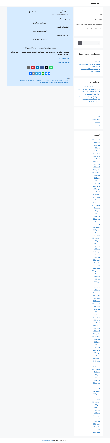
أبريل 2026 (97, 150)
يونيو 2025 (97, 178)
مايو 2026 (97, 148)
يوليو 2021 (97, 306)
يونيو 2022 (97, 276)
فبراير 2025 (96, 189)
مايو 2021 (97, 312)
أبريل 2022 (97, 282)
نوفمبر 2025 (96, 164)
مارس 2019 (96, 383)
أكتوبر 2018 (96, 396)
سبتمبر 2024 (96, 202)
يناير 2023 (97, 257)
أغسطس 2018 (96, 402)
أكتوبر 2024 (96, 200)
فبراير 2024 (96, 221)
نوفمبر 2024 (96, 197)
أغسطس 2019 (96, 369)
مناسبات (97, 122)
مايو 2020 (97, 344)
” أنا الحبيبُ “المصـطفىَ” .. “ (92, 94)
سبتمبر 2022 (96, 268)
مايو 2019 (97, 377)
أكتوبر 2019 (96, 364)
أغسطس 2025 (96, 172)
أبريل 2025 (97, 183)
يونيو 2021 (97, 309)
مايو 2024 (97, 213)
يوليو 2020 (97, 339)
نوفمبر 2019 (96, 361)
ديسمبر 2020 (96, 325)
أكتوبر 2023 (96, 232)
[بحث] (80, 43)
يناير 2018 (97, 421)
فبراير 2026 (96, 156)
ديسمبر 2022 (96, 260)
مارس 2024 (96, 219)
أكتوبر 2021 (96, 298)
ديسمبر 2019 (96, 358)
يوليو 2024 (97, 208)
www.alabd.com (64, 58)
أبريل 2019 (97, 380)
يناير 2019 (97, 388)
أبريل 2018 (97, 413)
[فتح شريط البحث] (89, 33)
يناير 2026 (97, 159)
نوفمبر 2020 (96, 328)
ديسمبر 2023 (96, 227)
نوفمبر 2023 (96, 230)
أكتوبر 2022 (96, 265)
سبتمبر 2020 (96, 333)
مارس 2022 (96, 284)
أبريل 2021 (97, 314)
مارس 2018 (96, 415)
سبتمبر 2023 (96, 235)
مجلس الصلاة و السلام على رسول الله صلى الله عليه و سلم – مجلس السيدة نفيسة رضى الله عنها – (44, 80)
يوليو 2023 (97, 241)
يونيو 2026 (97, 145)
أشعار (66, 78)
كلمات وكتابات (96, 119)
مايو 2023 (97, 246)
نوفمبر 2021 (96, 295)
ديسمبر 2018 (96, 391)
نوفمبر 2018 (96, 394)
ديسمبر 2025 (96, 161)
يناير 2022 (97, 290)
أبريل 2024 (97, 216)
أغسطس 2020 (96, 336)
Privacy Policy (98, 19)
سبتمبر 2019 (96, 366)
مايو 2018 (97, 410)
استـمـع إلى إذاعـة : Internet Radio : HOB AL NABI (89, 24)
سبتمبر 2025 (96, 169)
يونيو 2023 (97, 243)
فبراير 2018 (96, 418)
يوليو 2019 (97, 372)
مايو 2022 (97, 279)
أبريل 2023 (97, 249)
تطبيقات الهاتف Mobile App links (93, 29)
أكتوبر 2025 (96, 167)
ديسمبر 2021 (96, 292)
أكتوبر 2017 (96, 429)
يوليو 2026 (97, 142)
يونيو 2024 (97, 210)
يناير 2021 (97, 323)
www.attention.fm (63, 62)
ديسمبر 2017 (96, 424)
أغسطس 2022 (96, 271)
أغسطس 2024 (96, 205)
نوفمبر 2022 (96, 262)
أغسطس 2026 (96, 139)
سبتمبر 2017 (96, 432)
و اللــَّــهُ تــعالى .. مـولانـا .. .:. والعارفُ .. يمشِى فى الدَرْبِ (54, 82)
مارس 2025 (96, 186)
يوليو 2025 (97, 175)
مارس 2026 (96, 153)
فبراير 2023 (96, 254)
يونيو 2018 (97, 407)
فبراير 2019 (96, 385)
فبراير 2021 (96, 320)
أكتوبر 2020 (96, 331)
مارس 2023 (96, 251)
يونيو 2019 (97, 374)
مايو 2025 (97, 180)
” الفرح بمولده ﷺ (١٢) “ (93, 101)
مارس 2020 (96, 350)
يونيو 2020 (97, 342)
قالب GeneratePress (47, 440)
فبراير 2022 (96, 287)
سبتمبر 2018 (96, 399)
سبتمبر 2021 (96, 301)
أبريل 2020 (97, 347)
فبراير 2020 (96, 353)
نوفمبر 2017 (96, 426)
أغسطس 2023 (96, 238)
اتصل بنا (100, 14)
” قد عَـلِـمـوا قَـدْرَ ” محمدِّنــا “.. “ (91, 86)
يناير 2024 (97, 224)
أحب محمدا (95, 3)
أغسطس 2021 (96, 303)
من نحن (100, 9)
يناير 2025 (97, 191)
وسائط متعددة (96, 124)
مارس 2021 (96, 317)
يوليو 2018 (97, 405)
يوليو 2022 (97, 273)
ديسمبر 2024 (96, 194)
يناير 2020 (97, 355)
